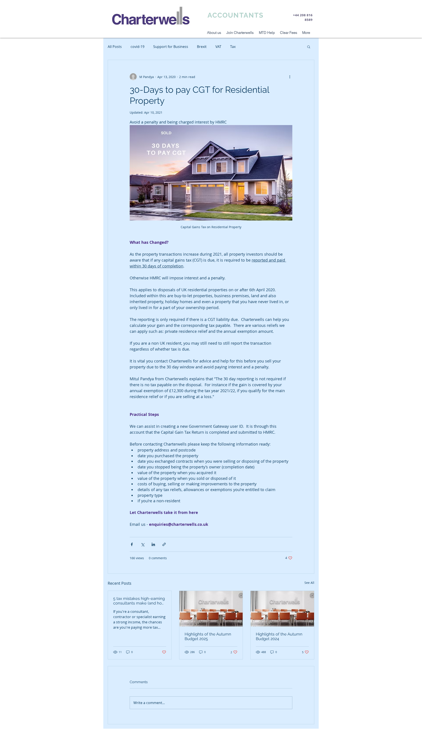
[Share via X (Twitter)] (142, 544)
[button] (309, 46)
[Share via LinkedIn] (153, 544)
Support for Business (170, 46)
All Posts (115, 46)
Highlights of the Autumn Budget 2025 (208, 636)
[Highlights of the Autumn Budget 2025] (211, 608)
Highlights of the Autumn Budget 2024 (279, 636)
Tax (233, 46)
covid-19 (137, 46)
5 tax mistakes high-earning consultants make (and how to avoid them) (139, 600)
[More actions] (289, 76)
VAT (218, 46)
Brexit (202, 46)
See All (309, 583)
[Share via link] (164, 544)
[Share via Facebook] (132, 544)
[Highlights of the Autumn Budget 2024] (282, 608)
